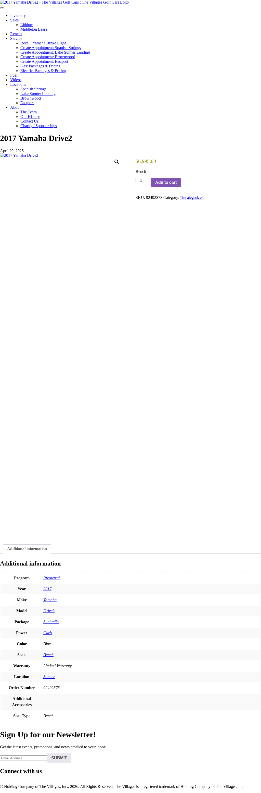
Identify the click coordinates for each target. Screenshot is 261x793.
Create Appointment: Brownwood (47, 57)
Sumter (49, 677)
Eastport (27, 103)
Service (16, 38)
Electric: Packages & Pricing (43, 70)
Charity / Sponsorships (38, 126)
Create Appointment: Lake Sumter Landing (55, 52)
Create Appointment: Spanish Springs (50, 47)
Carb (47, 633)
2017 (47, 589)
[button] (116, 161)
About (15, 107)
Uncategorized (192, 197)
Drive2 (49, 611)
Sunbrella (51, 622)
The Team (28, 112)
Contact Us (29, 121)
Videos (15, 80)
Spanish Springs (33, 89)
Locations (18, 84)
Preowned (51, 578)
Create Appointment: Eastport (44, 61)
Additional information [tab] (27, 549)
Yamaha (50, 600)
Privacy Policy (11, 782)
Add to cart (166, 182)
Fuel (13, 75)
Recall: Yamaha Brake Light (43, 43)
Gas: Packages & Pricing (40, 66)
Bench (48, 655)
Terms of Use (37, 782)
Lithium (26, 24)
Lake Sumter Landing (38, 93)
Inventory (18, 15)
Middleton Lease (33, 29)
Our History (30, 116)
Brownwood (30, 98)
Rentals (16, 34)
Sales (14, 20)
